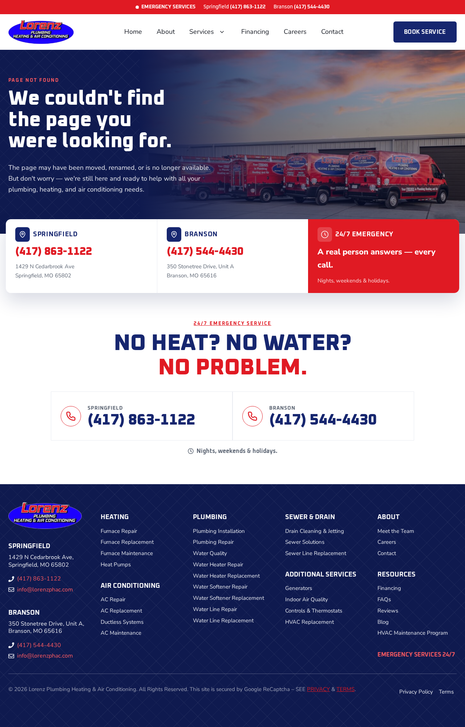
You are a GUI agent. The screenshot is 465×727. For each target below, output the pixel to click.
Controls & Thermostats (313, 610)
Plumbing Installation (219, 531)
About (166, 31)
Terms (446, 691)
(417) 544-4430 (205, 251)
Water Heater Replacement (226, 575)
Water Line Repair (215, 609)
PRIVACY (318, 689)
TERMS (345, 689)
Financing (255, 31)
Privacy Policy (416, 691)
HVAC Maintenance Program (412, 632)
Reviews (387, 610)
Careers (295, 31)
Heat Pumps (116, 564)
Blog (383, 622)
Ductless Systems (122, 622)
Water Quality (210, 553)
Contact (332, 31)
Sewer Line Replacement (315, 553)
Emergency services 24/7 (416, 655)
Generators (298, 588)
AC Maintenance (121, 632)
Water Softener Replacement (228, 598)
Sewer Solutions (304, 542)
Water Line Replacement (223, 620)
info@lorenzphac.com (45, 590)
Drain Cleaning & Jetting (314, 531)
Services (201, 31)
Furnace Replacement (127, 542)
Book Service (425, 32)
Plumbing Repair (213, 542)
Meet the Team (395, 531)
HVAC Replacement (309, 622)
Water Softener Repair (220, 586)
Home (133, 31)
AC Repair (113, 599)
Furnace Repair (119, 531)
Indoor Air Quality (306, 599)
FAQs (384, 599)
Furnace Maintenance (127, 553)
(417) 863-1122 (53, 251)
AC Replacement (121, 610)
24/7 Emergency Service (232, 323)
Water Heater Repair (218, 564)
